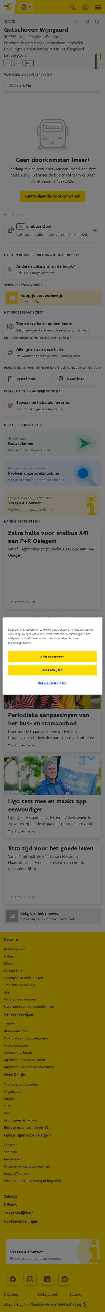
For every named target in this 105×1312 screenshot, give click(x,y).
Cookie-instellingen (52, 683)
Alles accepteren (52, 656)
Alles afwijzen (52, 670)
